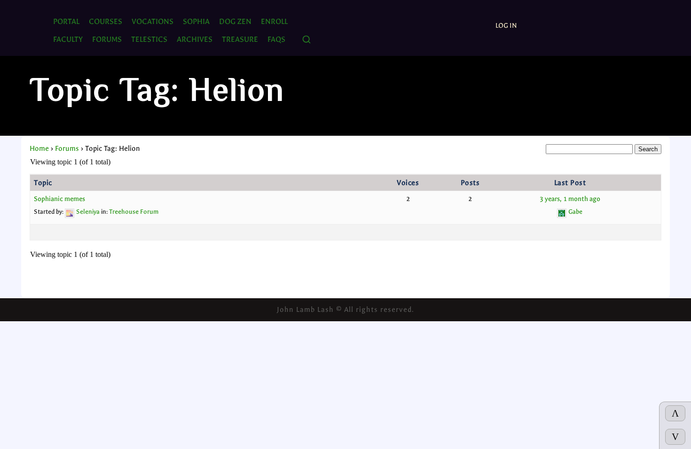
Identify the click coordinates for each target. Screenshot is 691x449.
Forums (67, 148)
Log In (506, 26)
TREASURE (240, 39)
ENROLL (274, 21)
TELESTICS (149, 39)
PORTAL (66, 21)
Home (39, 148)
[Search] (306, 40)
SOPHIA (196, 21)
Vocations (152, 21)
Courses (105, 21)
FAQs (276, 39)
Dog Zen (235, 21)
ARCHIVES (194, 39)
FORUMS (107, 39)
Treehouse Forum (133, 211)
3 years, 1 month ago (570, 199)
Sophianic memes (59, 199)
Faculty (68, 39)
